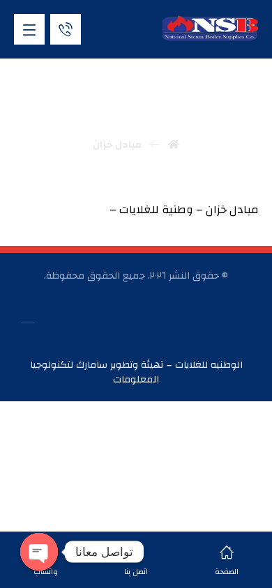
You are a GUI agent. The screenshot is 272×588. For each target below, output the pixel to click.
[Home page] (173, 145)
